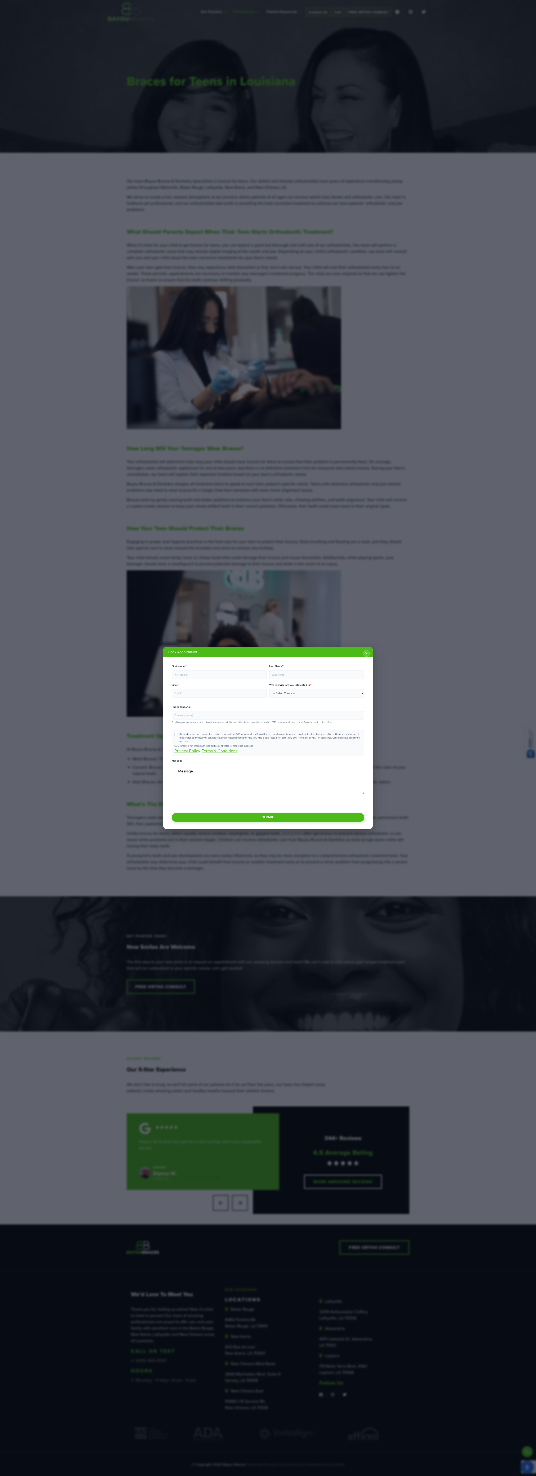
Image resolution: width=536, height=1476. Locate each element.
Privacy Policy (187, 751)
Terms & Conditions (219, 751)
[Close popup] (366, 653)
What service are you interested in (290, 685)
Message (177, 761)
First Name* (179, 666)
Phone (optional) (181, 707)
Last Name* (276, 666)
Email (175, 685)
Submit (267, 817)
